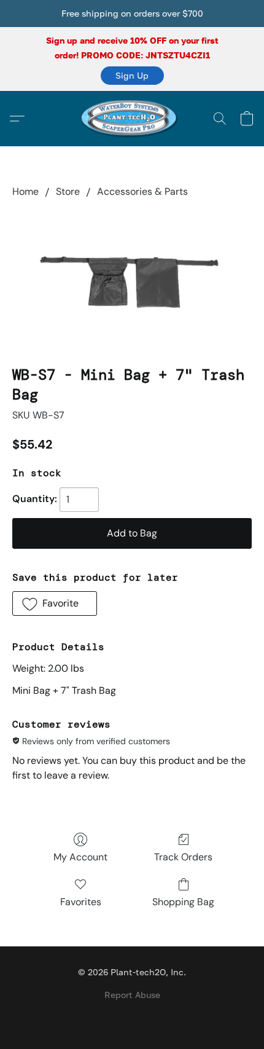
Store (68, 191)
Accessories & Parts (142, 191)
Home (25, 191)
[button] (132, 75)
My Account (80, 857)
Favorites (80, 901)
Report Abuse (132, 994)
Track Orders (183, 857)
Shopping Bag (183, 901)
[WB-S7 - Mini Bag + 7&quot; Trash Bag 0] (132, 278)
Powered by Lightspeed (132, 1016)
